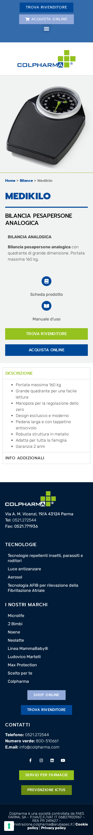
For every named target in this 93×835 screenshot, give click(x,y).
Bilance (26, 180)
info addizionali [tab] (24, 458)
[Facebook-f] (30, 760)
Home (10, 180)
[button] (46, 28)
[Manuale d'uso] (46, 306)
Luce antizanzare (24, 568)
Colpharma (18, 681)
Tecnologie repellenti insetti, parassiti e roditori (45, 558)
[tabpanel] (46, 415)
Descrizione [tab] (19, 373)
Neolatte (16, 640)
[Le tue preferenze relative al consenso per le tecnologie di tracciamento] (9, 826)
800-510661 (47, 740)
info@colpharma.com (39, 747)
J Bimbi (15, 623)
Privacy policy (53, 828)
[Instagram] (41, 760)
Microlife (16, 615)
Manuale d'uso (46, 319)
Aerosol (15, 577)
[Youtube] (62, 760)
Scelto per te (20, 673)
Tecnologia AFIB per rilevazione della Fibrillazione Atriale (43, 588)
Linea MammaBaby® (28, 648)
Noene (14, 632)
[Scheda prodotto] (46, 281)
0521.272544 (24, 520)
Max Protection (22, 664)
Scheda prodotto (46, 294)
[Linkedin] (52, 760)
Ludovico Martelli (24, 656)
